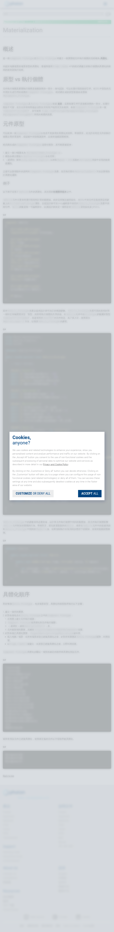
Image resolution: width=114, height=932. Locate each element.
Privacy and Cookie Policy (55, 464)
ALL (89, 493)
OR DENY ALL (33, 493)
